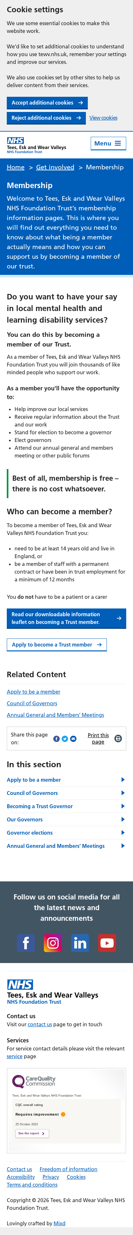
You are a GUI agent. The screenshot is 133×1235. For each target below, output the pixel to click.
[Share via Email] (73, 738)
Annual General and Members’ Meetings (55, 715)
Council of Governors (32, 703)
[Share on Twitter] (65, 738)
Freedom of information (68, 1169)
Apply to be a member (33, 691)
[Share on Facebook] (56, 738)
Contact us (19, 1169)
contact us (40, 1024)
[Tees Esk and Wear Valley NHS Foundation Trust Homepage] (36, 145)
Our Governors (25, 819)
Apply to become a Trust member (52, 644)
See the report (28, 1133)
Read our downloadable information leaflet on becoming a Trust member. (56, 618)
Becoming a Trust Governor (40, 806)
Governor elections (30, 832)
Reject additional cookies (41, 118)
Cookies (76, 1177)
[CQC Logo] (34, 1086)
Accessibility (21, 1177)
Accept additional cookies (42, 102)
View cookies (103, 118)
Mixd (60, 1223)
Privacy (51, 1177)
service (15, 1056)
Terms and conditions (32, 1184)
